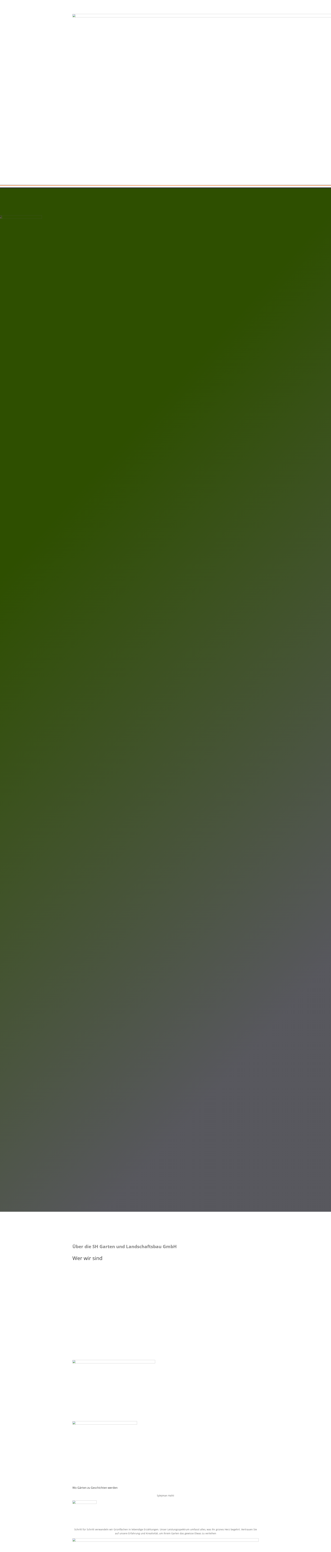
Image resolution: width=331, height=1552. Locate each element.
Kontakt (85, 264)
